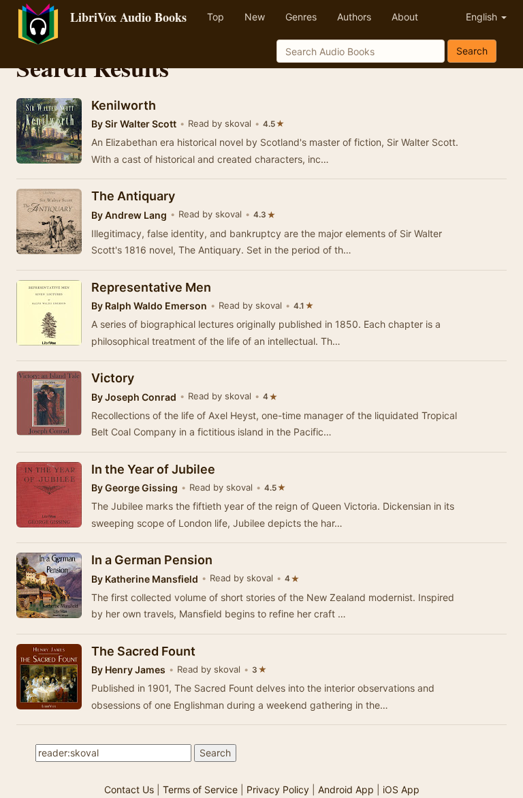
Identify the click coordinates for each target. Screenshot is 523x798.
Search (472, 51)
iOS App (401, 789)
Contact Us (129, 789)
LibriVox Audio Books (128, 17)
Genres (301, 16)
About (405, 16)
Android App (346, 789)
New (254, 16)
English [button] (483, 16)
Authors (354, 16)
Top (215, 16)
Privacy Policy (278, 789)
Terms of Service (200, 789)
